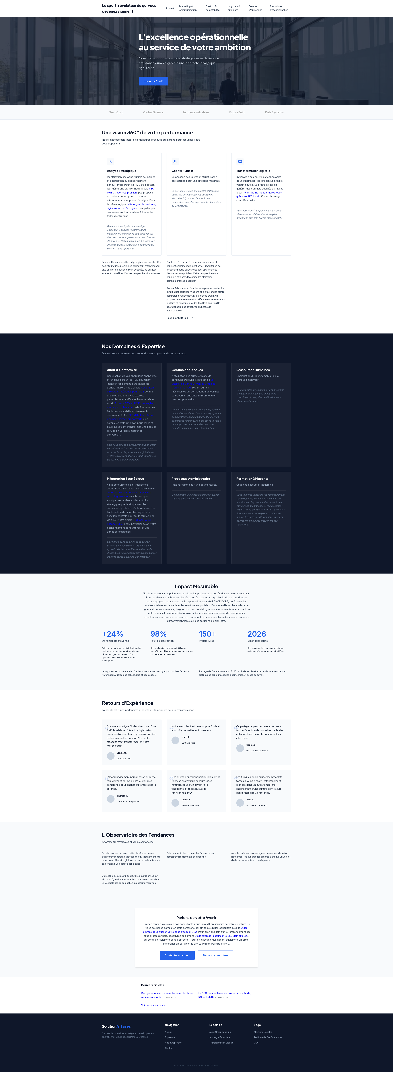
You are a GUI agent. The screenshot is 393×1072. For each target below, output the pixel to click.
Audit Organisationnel (220, 1032)
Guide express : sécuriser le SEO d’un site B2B (221, 935)
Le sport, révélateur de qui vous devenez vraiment (129, 8)
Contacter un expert (177, 955)
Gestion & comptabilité (213, 8)
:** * (192, 317)
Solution (116, 1026)
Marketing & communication (188, 8)
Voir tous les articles (153, 1005)
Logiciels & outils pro (234, 8)
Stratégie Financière (219, 1037)
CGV (256, 1042)
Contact (169, 1048)
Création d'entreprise (255, 8)
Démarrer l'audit (153, 81)
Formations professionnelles (279, 8)
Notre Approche (173, 1042)
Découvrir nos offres (215, 955)
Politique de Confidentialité (268, 1037)
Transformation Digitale (221, 1042)
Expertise (170, 1037)
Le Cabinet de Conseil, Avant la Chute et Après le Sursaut (193, 383)
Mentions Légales (263, 1032)
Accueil (170, 8)
